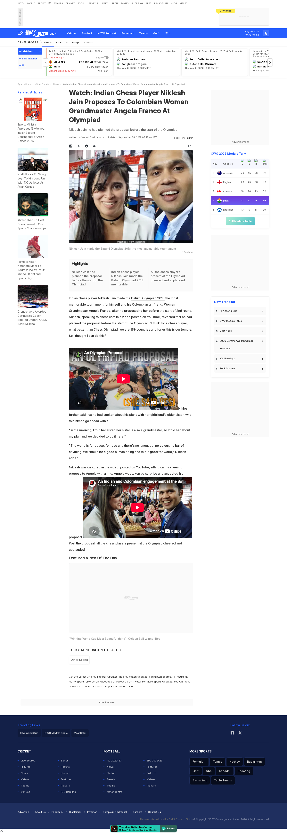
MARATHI (185, 3)
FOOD (81, 3)
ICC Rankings (227, 358)
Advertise (23, 812)
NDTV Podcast (106, 33)
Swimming (200, 780)
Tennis (143, 33)
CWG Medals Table (231, 320)
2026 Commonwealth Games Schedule (236, 344)
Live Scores (28, 760)
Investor (92, 812)
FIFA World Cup (228, 310)
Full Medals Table (240, 221)
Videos (88, 42)
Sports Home (24, 84)
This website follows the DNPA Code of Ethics (166, 819)
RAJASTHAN (161, 3)
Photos (65, 773)
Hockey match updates (133, 676)
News (48, 42)
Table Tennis (223, 780)
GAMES (124, 3)
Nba (209, 771)
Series (65, 760)
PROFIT (42, 3)
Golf (156, 33)
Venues (25, 791)
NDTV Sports (77, 681)
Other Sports (28, 42)
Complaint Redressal (115, 812)
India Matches (29, 58)
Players (65, 785)
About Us (40, 812)
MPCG (173, 3)
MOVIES (58, 3)
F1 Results (179, 676)
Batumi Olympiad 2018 (148, 298)
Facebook (106, 681)
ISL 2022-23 (114, 760)
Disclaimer (75, 812)
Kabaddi (224, 771)
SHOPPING (137, 3)
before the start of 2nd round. (170, 311)
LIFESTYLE (92, 3)
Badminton (254, 761)
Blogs (76, 42)
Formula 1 (127, 33)
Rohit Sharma (227, 368)
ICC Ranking (68, 791)
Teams (25, 785)
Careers (137, 812)
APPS (149, 3)
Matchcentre (114, 791)
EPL (23, 65)
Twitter (137, 681)
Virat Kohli (226, 330)
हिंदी (49, 3)
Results (65, 766)
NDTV (21, 3)
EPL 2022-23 (154, 760)
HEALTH (105, 3)
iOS (131, 686)
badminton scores (160, 676)
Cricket (71, 33)
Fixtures (25, 766)
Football (87, 33)
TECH (115, 3)
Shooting (244, 771)
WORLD (31, 3)
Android (120, 686)
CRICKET (70, 3)
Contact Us (154, 812)
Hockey (235, 761)
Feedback (57, 812)
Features (62, 42)
